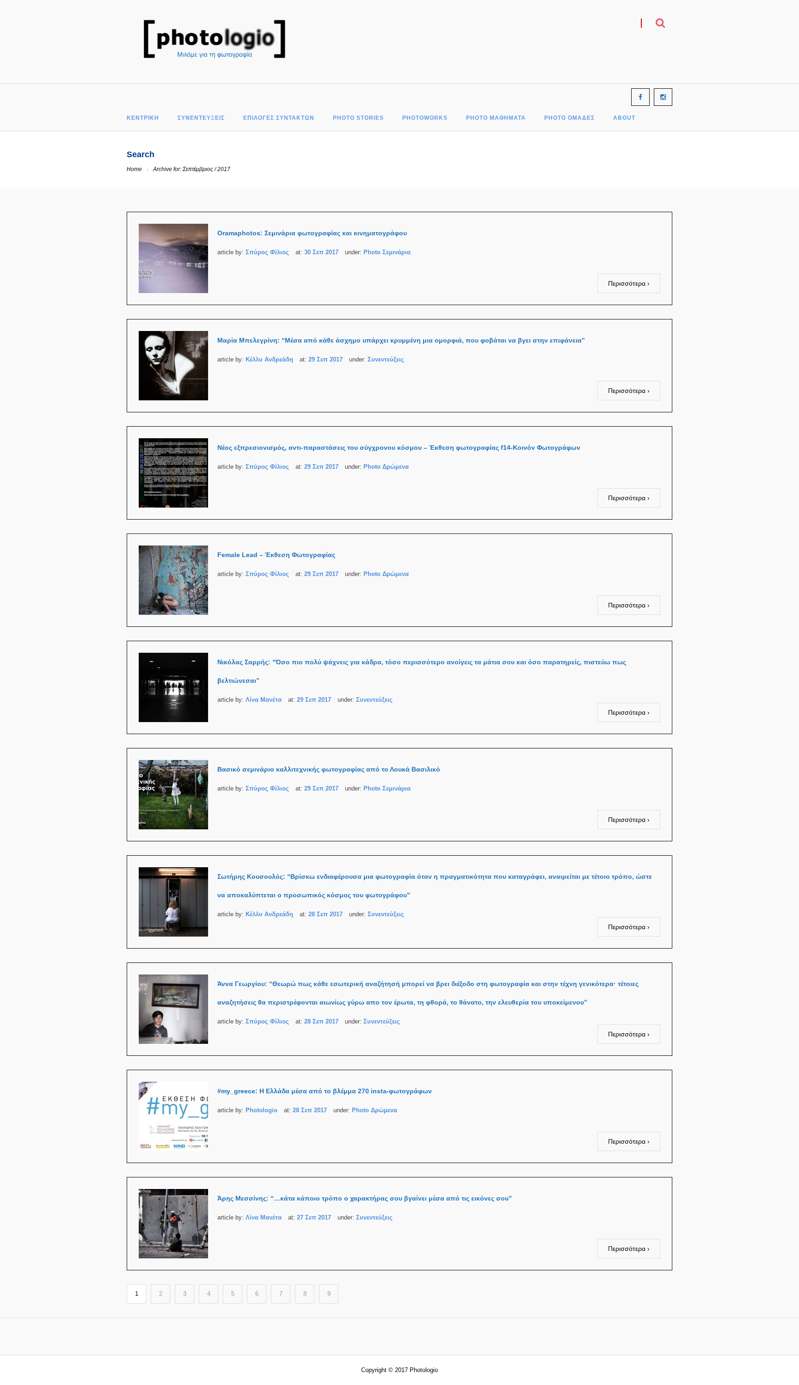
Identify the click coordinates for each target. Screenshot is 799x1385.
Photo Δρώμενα (386, 466)
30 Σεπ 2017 (321, 252)
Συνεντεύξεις (386, 359)
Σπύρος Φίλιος (267, 252)
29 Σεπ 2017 (325, 359)
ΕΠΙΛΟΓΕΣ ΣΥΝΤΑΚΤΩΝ (278, 118)
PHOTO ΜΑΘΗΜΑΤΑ (496, 118)
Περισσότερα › (629, 283)
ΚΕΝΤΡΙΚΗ (143, 118)
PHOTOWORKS (425, 118)
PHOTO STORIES (358, 118)
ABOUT (624, 118)
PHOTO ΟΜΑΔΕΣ (569, 118)
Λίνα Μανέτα (264, 699)
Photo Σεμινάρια (387, 252)
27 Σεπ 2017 (314, 1217)
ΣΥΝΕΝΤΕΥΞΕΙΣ (201, 118)
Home (134, 169)
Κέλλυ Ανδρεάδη (269, 359)
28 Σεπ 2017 (325, 914)
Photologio (261, 1110)
